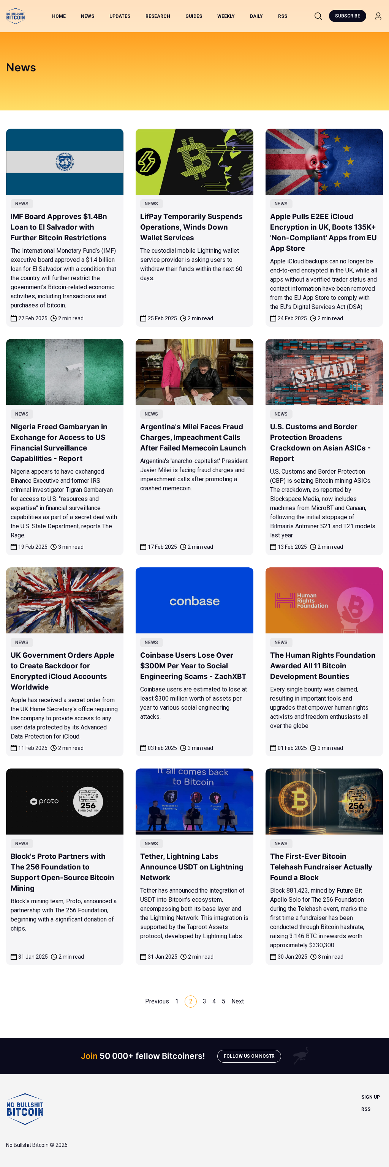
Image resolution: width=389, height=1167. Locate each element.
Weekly (226, 16)
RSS (282, 16)
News (87, 16)
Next (237, 1001)
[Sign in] (378, 16)
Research (157, 16)
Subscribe (347, 16)
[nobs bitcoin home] (15, 16)
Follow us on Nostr (249, 1056)
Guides (193, 16)
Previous (157, 1001)
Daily (256, 16)
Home (59, 16)
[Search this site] (318, 15)
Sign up (370, 1097)
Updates (119, 16)
